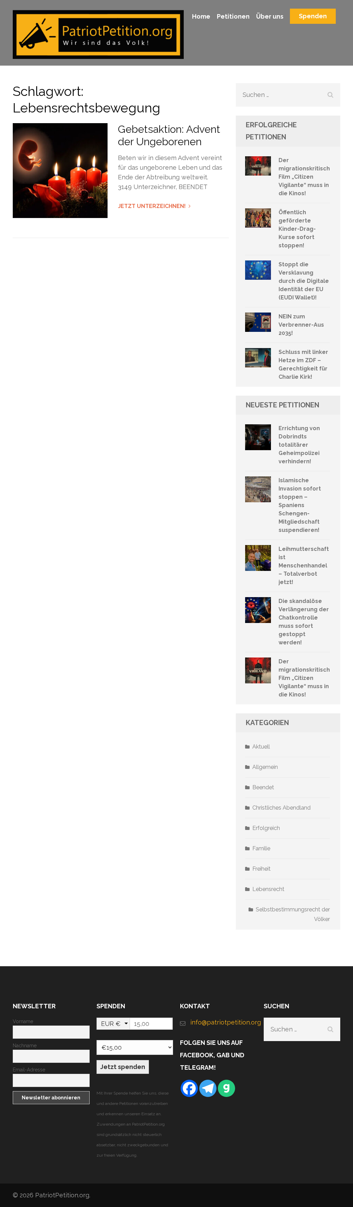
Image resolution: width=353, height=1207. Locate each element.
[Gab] (226, 1088)
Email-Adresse (29, 1069)
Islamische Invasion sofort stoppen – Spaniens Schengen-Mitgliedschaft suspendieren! (300, 505)
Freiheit (261, 868)
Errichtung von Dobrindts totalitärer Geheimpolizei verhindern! (299, 445)
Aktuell (261, 746)
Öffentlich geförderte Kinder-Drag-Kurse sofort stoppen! (297, 229)
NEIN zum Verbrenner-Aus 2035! (301, 324)
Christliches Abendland (281, 807)
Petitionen (233, 16)
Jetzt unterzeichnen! (152, 206)
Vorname (23, 1021)
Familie (261, 848)
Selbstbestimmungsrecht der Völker (293, 914)
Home (201, 16)
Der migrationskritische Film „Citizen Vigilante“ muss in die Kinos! (306, 177)
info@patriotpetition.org (223, 1022)
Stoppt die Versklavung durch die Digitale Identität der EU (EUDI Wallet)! (304, 281)
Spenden (313, 16)
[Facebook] (189, 1088)
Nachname (25, 1045)
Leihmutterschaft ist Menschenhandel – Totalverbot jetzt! (304, 565)
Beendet (263, 787)
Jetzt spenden (122, 1066)
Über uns (269, 16)
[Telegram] (207, 1088)
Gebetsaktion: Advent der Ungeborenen (169, 135)
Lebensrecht (268, 889)
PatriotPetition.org (62, 1195)
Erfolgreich (266, 828)
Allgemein (265, 767)
